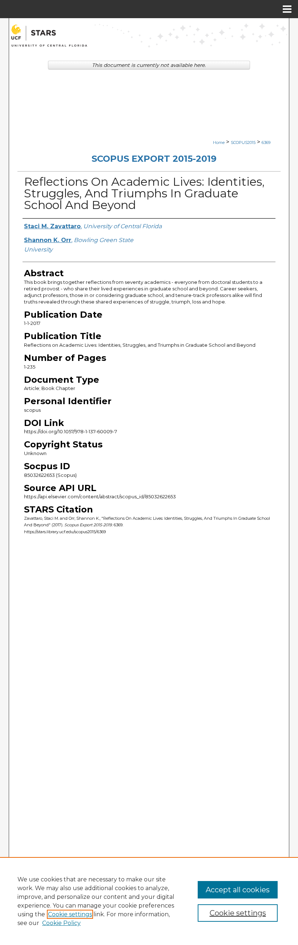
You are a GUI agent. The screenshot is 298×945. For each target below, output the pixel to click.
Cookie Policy (61, 923)
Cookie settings (70, 914)
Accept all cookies (238, 889)
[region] (149, 901)
